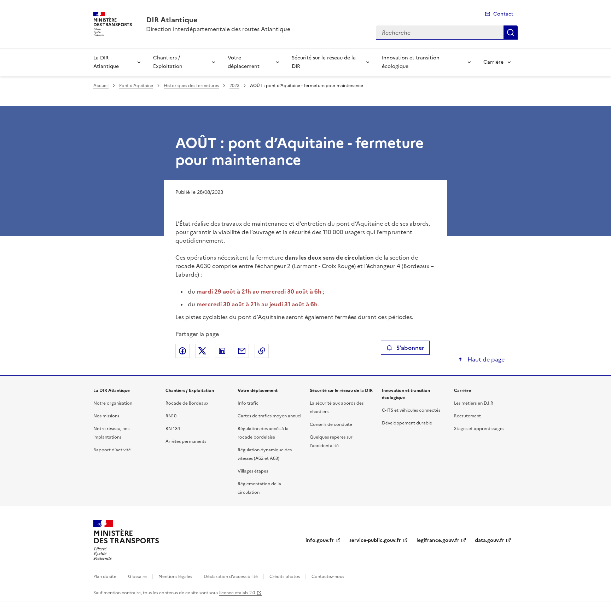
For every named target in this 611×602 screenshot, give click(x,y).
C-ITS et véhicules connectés (411, 410)
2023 (234, 85)
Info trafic (248, 403)
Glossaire (137, 576)
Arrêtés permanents (185, 441)
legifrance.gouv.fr (438, 540)
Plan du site (104, 576)
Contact (503, 14)
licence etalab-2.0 (237, 593)
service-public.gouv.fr (375, 540)
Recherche (511, 32)
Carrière (493, 62)
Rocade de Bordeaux (186, 403)
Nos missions (106, 416)
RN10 (170, 416)
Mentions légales (175, 576)
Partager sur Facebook (182, 351)
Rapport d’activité (112, 450)
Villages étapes (253, 471)
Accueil (101, 85)
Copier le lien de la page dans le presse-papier (262, 351)
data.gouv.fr (489, 540)
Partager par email (242, 351)
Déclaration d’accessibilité (231, 576)
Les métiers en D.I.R (473, 403)
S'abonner (410, 347)
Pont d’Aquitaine (136, 85)
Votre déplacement (244, 62)
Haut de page (485, 359)
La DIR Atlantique (106, 62)
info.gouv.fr (320, 540)
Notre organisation (112, 403)
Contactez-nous (328, 576)
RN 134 (172, 429)
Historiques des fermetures (191, 85)
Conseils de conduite (331, 424)
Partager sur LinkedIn (222, 351)
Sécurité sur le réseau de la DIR (324, 62)
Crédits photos (284, 576)
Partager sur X (202, 351)
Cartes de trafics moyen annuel (269, 416)
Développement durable (407, 423)
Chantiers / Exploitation (167, 62)
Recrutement (467, 416)
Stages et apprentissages (479, 429)
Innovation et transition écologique (411, 62)
